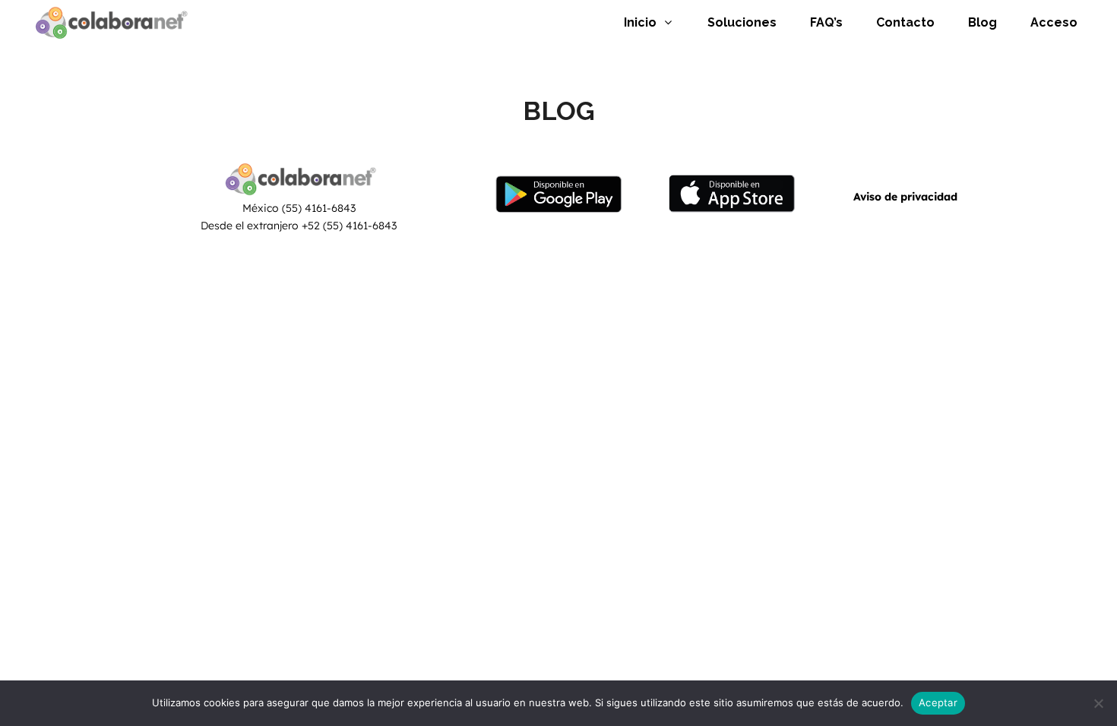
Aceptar (938, 702)
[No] (1098, 703)
